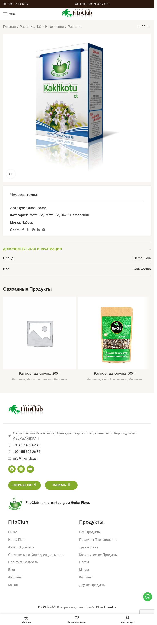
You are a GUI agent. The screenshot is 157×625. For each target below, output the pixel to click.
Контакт (14, 585)
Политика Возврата (23, 562)
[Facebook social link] (22, 230)
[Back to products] (143, 26)
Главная (9, 26)
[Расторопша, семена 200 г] (39, 333)
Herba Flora (17, 539)
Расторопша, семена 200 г (39, 373)
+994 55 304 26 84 (98, 3)
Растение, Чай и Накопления (42, 26)
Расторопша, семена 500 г (114, 373)
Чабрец (28, 222)
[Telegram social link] (43, 230)
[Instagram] (21, 469)
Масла (84, 570)
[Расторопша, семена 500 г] (114, 333)
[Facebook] (12, 469)
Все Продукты (90, 532)
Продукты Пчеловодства (98, 539)
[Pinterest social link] (33, 230)
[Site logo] (77, 13)
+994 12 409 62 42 (18, 3)
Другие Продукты (92, 585)
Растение (75, 26)
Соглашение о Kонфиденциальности (36, 555)
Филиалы (15, 577)
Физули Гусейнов (21, 547)
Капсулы (85, 577)
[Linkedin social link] (38, 230)
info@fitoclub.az (24, 458)
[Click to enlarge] (10, 174)
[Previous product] (138, 26)
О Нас (12, 532)
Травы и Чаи (88, 547)
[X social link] (28, 230)
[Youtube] (30, 469)
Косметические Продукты (98, 555)
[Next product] (148, 26)
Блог (11, 570)
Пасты (84, 562)
